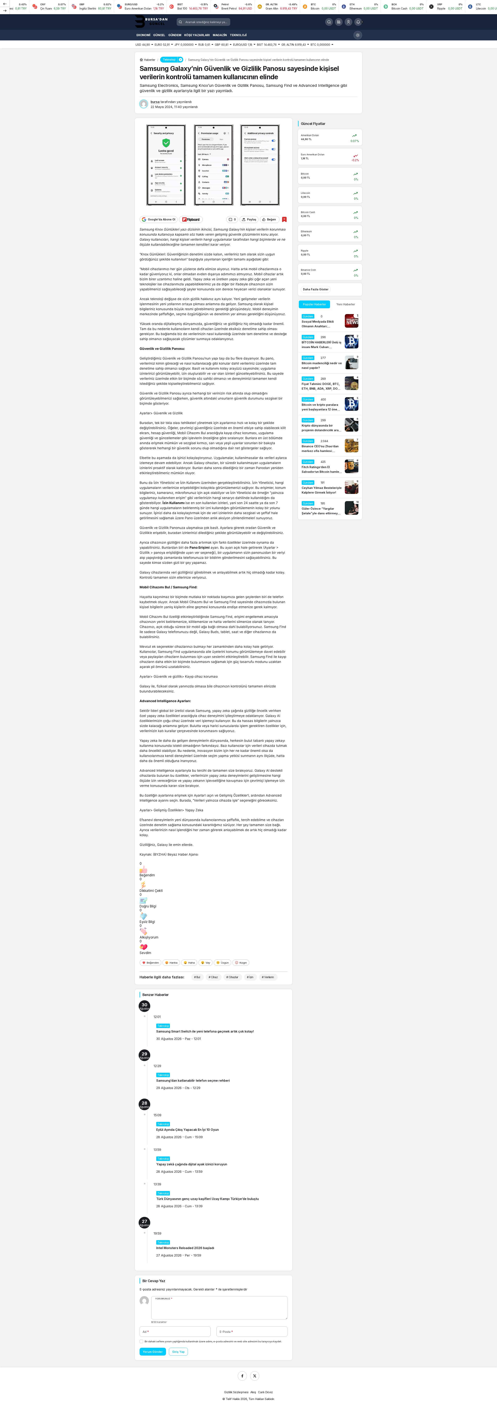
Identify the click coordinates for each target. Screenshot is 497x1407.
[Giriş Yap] (348, 22)
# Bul (197, 977)
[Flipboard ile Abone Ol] (191, 219)
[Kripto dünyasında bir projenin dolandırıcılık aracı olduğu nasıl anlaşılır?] (330, 425)
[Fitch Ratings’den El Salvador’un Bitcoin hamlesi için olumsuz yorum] (330, 467)
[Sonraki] (5, 10)
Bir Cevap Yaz (153, 1281)
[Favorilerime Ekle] (284, 219)
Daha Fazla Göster (315, 289)
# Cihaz (213, 977)
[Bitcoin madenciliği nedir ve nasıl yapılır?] (330, 363)
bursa (155, 102)
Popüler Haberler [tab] (314, 304)
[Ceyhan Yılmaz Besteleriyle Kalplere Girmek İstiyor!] (330, 487)
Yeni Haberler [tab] (345, 304)
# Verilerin (268, 977)
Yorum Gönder (153, 1351)
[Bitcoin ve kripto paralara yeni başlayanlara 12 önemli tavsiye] (330, 404)
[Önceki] (5, 3)
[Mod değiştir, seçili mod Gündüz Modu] (358, 35)
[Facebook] (242, 1376)
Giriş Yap (178, 1351)
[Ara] (329, 22)
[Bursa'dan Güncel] (154, 22)
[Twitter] (254, 1376)
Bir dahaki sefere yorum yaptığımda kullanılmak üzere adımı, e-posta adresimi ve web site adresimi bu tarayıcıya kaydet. (213, 1341)
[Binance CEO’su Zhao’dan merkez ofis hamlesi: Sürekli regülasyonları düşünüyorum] (330, 446)
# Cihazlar (232, 977)
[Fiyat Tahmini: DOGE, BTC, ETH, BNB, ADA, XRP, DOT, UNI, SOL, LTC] (330, 384)
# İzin (250, 977)
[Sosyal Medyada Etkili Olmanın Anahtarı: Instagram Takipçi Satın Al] (330, 321)
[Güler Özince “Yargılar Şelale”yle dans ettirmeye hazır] (330, 508)
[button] (339, 22)
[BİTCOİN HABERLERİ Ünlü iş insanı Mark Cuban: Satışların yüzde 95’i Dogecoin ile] (330, 342)
